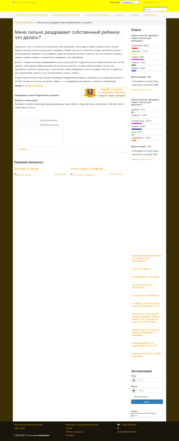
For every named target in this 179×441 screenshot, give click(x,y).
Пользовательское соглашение (28, 424)
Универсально (29, 22)
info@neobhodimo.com (127, 431)
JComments (122, 152)
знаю (62, 81)
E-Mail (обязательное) (49, 125)
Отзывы (134, 15)
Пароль (134, 386)
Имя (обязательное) (48, 120)
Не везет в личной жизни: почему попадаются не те (146, 304)
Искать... (135, 411)
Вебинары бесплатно (66, 15)
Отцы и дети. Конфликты (145, 295)
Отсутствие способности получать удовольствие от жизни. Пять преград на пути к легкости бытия (146, 317)
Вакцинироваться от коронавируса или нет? (144, 344)
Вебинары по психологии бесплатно (82, 424)
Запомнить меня (140, 397)
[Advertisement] (147, 205)
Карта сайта (19, 428)
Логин (133, 376)
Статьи (119, 15)
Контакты (150, 15)
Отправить (23, 149)
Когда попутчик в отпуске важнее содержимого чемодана (145, 332)
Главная (18, 22)
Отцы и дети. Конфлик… (88, 168)
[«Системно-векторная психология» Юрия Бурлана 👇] (143, 428)
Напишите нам (150, 2)
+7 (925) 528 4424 (128, 424)
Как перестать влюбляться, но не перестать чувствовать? (147, 258)
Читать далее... (61, 173)
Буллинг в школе (27, 168)
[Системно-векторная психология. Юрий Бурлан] (143, 424)
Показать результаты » (141, 89)
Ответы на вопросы (97, 15)
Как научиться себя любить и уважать (147, 355)
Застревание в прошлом (145, 276)
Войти (147, 401)
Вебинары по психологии (31, 15)
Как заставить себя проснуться (142, 286)
